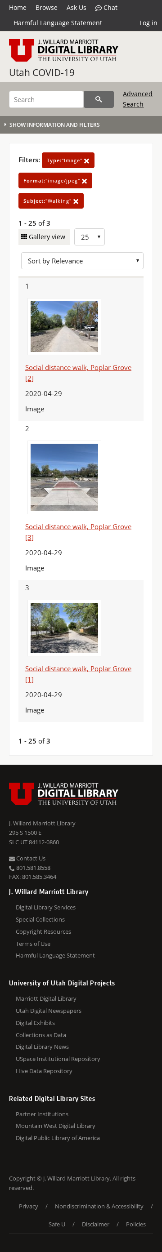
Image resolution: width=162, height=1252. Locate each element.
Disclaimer (95, 1224)
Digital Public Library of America (58, 1138)
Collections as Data (41, 1035)
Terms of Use (33, 944)
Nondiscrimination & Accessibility (99, 1206)
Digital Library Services (46, 907)
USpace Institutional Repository (58, 1059)
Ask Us (76, 7)
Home (18, 7)
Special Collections (40, 919)
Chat (109, 7)
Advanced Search (138, 98)
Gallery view (46, 236)
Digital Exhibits (35, 1023)
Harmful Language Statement (58, 22)
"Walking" (48, 200)
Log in (149, 22)
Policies (136, 1224)
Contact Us (30, 858)
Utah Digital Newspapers (48, 1011)
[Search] (99, 99)
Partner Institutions (42, 1114)
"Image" (65, 160)
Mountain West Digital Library (55, 1126)
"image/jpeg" (52, 180)
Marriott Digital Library (46, 998)
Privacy (28, 1206)
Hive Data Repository (44, 1071)
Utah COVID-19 (42, 72)
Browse (47, 7)
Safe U (57, 1224)
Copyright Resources (43, 931)
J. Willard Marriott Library (42, 823)
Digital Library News (42, 1047)
